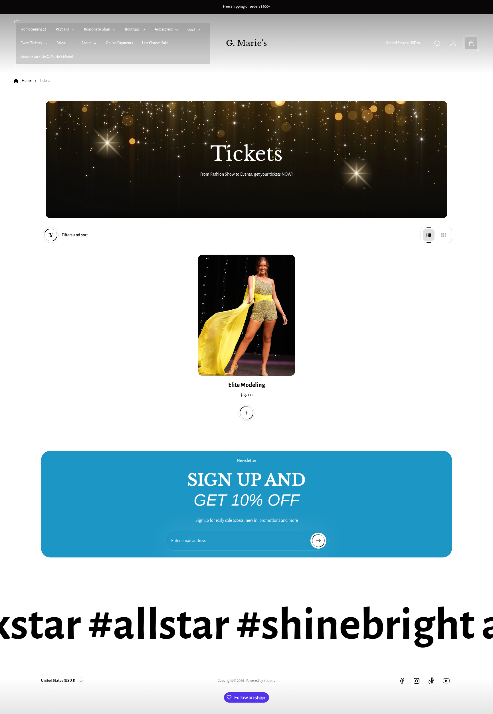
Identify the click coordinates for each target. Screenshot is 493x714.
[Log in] (453, 43)
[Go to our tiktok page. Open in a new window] (431, 681)
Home (26, 81)
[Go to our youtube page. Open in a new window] (446, 681)
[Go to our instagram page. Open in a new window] (416, 681)
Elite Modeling (246, 385)
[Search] (437, 43)
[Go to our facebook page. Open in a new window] (401, 681)
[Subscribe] (318, 541)
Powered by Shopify (260, 681)
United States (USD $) (403, 43)
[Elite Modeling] (246, 315)
